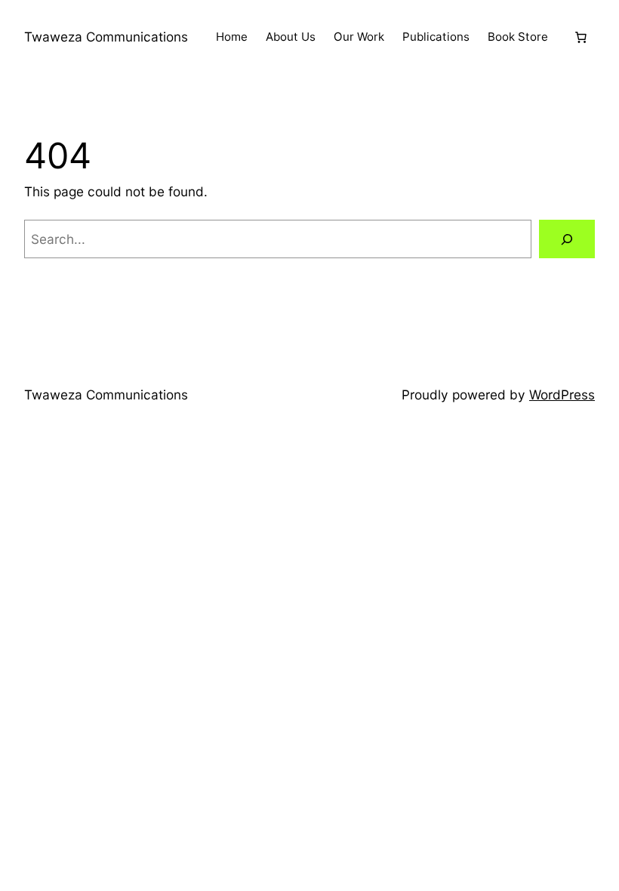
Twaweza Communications (106, 37)
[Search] (567, 239)
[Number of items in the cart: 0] (580, 37)
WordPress (562, 394)
